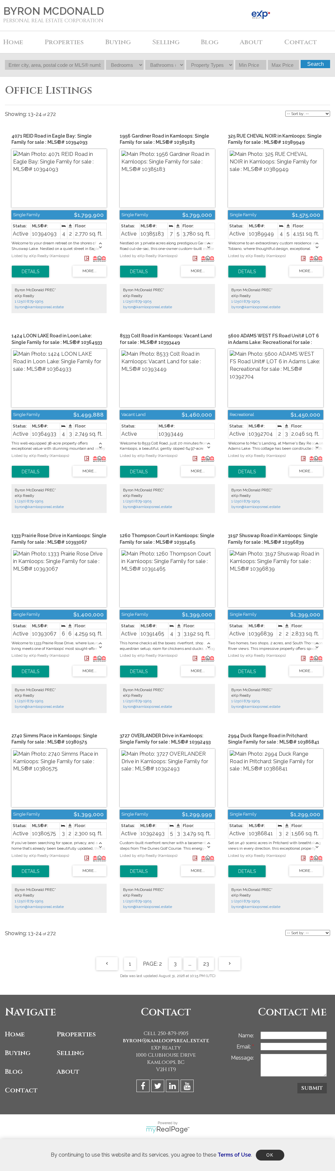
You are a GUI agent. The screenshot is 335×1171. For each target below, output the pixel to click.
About (68, 1071)
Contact (300, 42)
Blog (210, 42)
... (189, 964)
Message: (242, 1058)
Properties (76, 1034)
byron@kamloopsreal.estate (39, 307)
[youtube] (188, 1087)
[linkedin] (173, 1087)
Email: (244, 1047)
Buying (17, 1052)
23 (206, 964)
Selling (70, 1052)
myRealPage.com (168, 1129)
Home (13, 42)
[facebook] (143, 1087)
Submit (312, 1088)
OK (269, 1155)
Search (315, 64)
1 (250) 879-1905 (29, 301)
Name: (246, 1035)
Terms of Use (234, 1155)
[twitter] (158, 1087)
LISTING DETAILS (30, 271)
